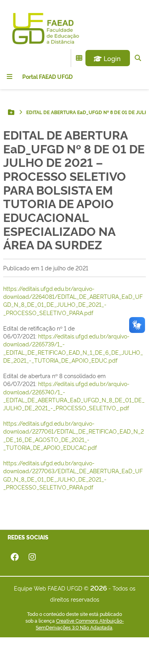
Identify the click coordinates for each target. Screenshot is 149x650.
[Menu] (9, 76)
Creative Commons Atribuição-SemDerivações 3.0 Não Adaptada (80, 624)
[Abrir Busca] (138, 58)
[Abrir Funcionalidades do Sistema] (79, 58)
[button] (107, 58)
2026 (98, 587)
